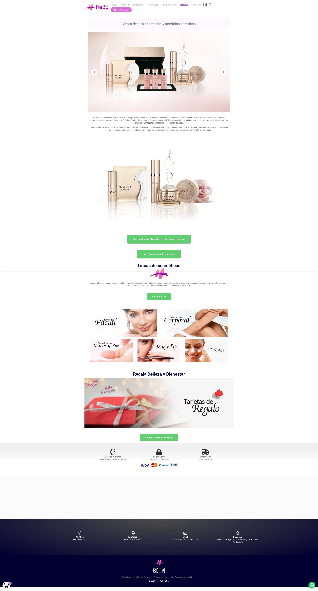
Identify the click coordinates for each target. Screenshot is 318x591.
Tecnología (152, 5)
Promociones (169, 5)
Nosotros (125, 5)
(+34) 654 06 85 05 (132, 539)
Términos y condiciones (185, 577)
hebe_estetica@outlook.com (185, 539)
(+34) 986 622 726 (80, 539)
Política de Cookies (142, 577)
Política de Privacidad (163, 577)
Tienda (183, 5)
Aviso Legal (127, 577)
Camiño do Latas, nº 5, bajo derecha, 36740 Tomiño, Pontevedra (238, 540)
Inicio (114, 5)
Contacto (196, 5)
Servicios (138, 5)
